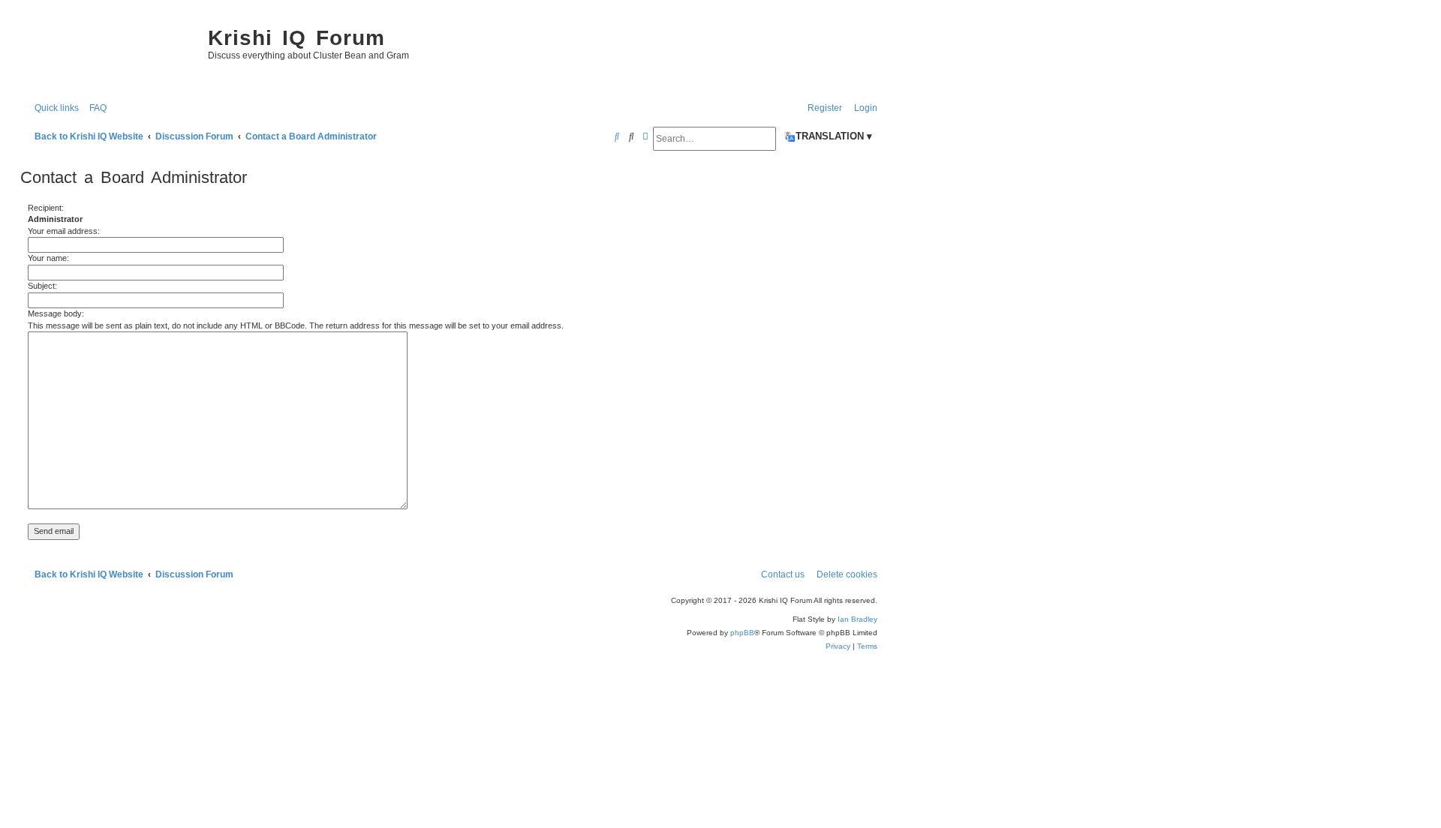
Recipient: (46, 207)
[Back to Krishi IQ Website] (110, 52)
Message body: (56, 313)
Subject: (42, 285)
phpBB (742, 632)
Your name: (48, 258)
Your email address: (64, 231)
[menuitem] (95, 108)
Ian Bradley (857, 619)
